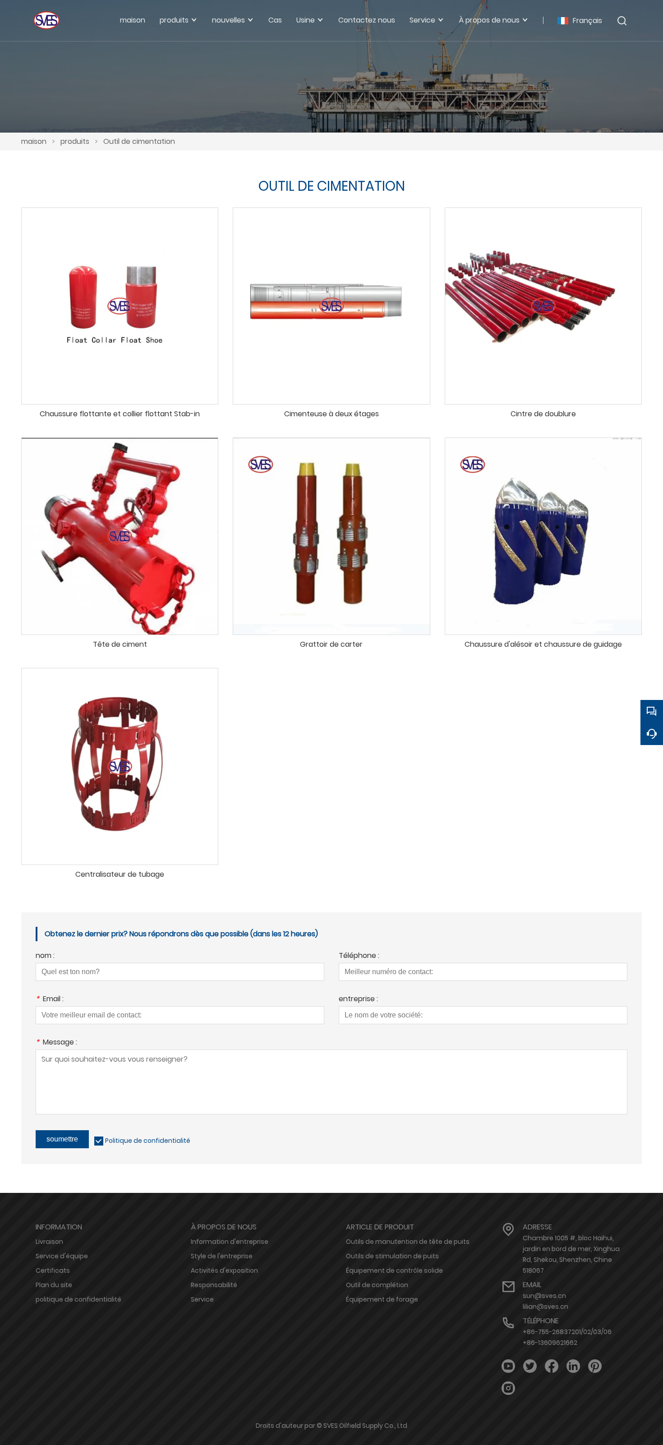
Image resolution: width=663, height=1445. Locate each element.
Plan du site (54, 1284)
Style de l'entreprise (222, 1256)
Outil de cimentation (139, 141)
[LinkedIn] (573, 1366)
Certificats (53, 1270)
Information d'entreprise (229, 1241)
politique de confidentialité (78, 1299)
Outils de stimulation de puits (392, 1256)
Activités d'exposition (224, 1270)
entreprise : (358, 999)
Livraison (49, 1241)
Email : (50, 999)
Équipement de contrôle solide (394, 1270)
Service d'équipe (62, 1256)
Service (202, 1299)
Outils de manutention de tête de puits (408, 1241)
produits (74, 141)
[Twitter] (530, 1366)
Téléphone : (359, 956)
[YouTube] (508, 1366)
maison (33, 141)
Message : (56, 1043)
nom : (45, 956)
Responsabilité (214, 1284)
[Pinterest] (595, 1366)
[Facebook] (551, 1366)
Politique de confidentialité (147, 1140)
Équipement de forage (382, 1299)
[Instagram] (508, 1388)
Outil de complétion (377, 1284)
